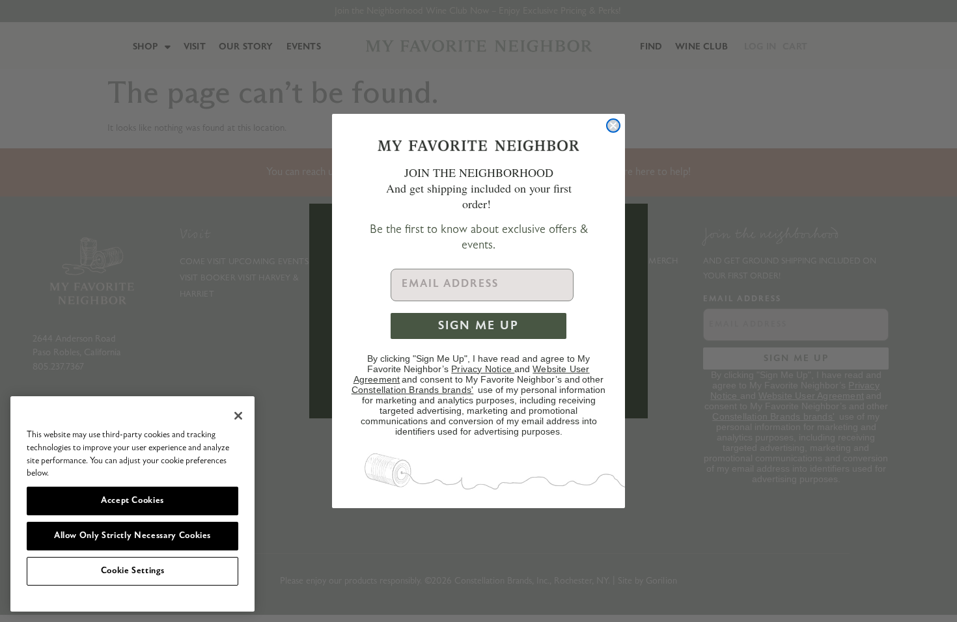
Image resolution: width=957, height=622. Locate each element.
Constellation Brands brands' (413, 390)
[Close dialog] (613, 125)
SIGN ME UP (478, 326)
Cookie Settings (133, 570)
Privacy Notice (482, 369)
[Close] (238, 415)
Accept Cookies (132, 500)
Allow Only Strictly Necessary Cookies (132, 535)
